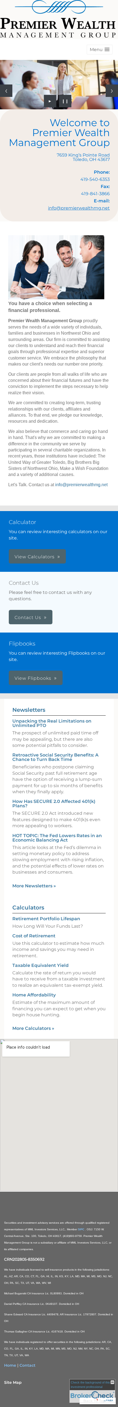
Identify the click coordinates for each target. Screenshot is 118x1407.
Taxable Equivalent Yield (40, 965)
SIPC (81, 1229)
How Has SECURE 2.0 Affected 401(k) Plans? (53, 803)
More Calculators (33, 1028)
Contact (27, 1365)
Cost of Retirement (33, 935)
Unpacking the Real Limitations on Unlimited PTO (51, 723)
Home (10, 1365)
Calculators (28, 907)
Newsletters (28, 710)
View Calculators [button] (35, 556)
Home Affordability (34, 995)
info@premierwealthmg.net (79, 208)
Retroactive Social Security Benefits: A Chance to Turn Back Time (55, 757)
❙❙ (65, 101)
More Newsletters (34, 885)
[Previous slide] (6, 90)
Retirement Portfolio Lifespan (46, 918)
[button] (100, 49)
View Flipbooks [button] (33, 678)
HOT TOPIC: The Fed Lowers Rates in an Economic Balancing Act (57, 838)
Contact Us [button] (28, 617)
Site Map (13, 1382)
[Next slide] (112, 90)
